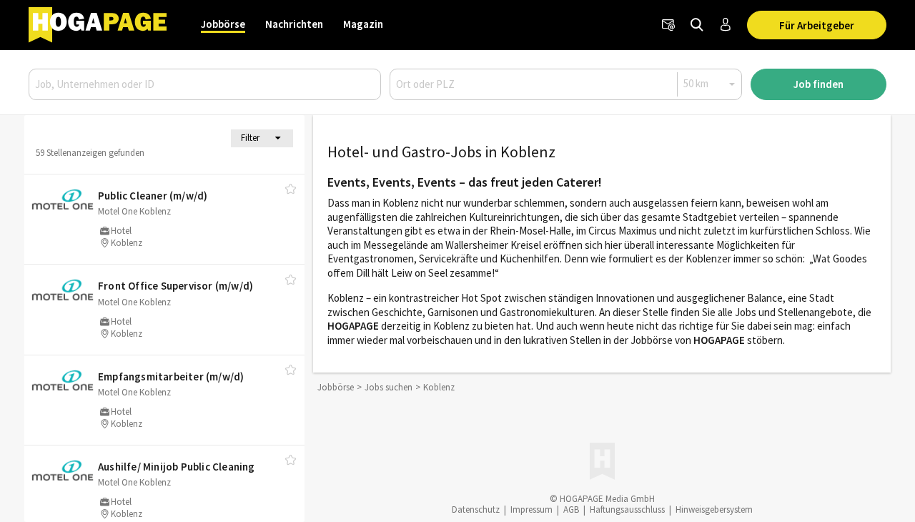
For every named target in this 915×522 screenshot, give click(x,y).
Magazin (363, 24)
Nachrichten (294, 24)
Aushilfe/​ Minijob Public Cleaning (176, 466)
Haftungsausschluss (627, 509)
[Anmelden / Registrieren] (725, 25)
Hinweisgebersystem (714, 509)
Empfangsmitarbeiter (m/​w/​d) (171, 376)
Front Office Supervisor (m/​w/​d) (175, 285)
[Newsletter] (668, 25)
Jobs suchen (388, 387)
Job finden (818, 84)
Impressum (531, 509)
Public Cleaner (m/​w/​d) (152, 195)
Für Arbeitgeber (816, 25)
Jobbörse (223, 24)
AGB (571, 509)
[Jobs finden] (697, 25)
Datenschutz (476, 509)
